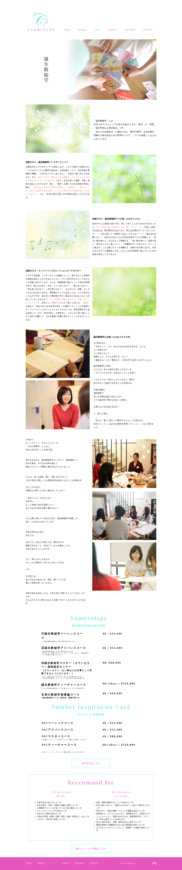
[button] (130, 30)
